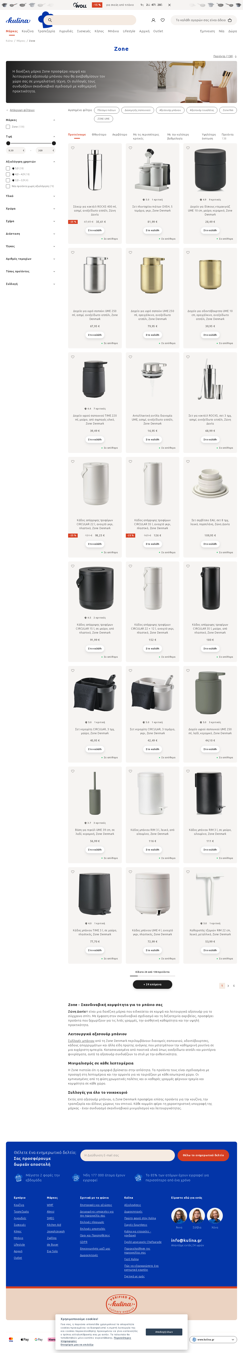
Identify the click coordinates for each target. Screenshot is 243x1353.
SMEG (50, 1218)
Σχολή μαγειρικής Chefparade (143, 1242)
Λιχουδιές (20, 1218)
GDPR (83, 1242)
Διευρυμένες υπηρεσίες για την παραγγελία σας (97, 1213)
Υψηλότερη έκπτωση (209, 136)
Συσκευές (20, 1224)
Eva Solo (52, 1251)
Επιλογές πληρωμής (92, 1222)
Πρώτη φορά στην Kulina (140, 1218)
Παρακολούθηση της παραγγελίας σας (137, 1250)
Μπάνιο (18, 1238)
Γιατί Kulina (131, 1259)
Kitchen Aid (54, 1224)
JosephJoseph (56, 1231)
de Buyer (52, 1244)
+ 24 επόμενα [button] (152, 984)
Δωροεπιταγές (89, 1255)
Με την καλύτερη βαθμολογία (178, 136)
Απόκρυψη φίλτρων (22, 110)
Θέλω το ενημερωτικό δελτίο (203, 1155)
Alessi (50, 1211)
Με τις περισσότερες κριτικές (146, 136)
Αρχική (18, 1251)
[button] (152, 137)
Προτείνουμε (77, 134)
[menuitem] (12, 32)
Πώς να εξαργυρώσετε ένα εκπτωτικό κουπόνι (141, 1267)
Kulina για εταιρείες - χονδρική (137, 1233)
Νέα (222, 31)
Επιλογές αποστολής (92, 1228)
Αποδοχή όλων (164, 1332)
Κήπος (17, 1231)
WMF (50, 1205)
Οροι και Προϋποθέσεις (95, 1235)
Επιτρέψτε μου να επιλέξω (77, 1344)
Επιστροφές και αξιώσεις (96, 1205)
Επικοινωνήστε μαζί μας (95, 1248)
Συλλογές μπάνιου (81, 1041)
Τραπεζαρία (21, 1211)
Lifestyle (19, 1244)
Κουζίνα (19, 1205)
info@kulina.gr (186, 1240)
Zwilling (52, 1238)
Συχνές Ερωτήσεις (135, 1224)
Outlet (18, 1257)
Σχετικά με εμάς (134, 1276)
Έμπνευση (207, 31)
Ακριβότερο (119, 134)
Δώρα (232, 31)
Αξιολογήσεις (132, 1205)
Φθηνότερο (99, 134)
